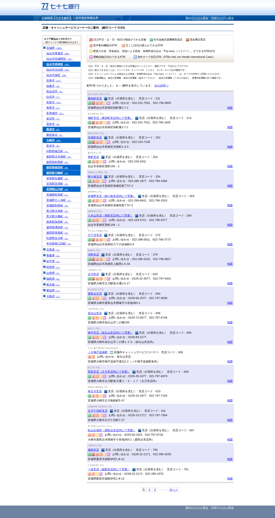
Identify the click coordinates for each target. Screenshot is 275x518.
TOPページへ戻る (222, 18)
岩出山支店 (95, 313)
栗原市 (53, 129)
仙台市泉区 (56, 75)
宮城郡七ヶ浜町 (59, 200)
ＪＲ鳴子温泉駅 (98, 352)
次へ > (174, 489)
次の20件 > (161, 85)
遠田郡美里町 (57, 232)
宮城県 (54, 48)
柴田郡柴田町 (57, 167)
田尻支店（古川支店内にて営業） (109, 371)
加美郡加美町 (57, 221)
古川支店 (93, 274)
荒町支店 (93, 157)
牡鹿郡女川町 (57, 238)
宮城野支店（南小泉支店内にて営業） (112, 196)
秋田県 (53, 267)
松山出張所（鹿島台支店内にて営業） (112, 430)
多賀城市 (55, 113)
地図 (230, 107)
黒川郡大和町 (57, 211)
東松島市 (54, 134)
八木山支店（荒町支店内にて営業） (110, 215)
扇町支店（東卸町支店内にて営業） (110, 118)
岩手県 (53, 261)
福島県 (53, 278)
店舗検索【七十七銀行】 (56, 18)
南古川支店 (95, 391)
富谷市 (53, 145)
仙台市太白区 (58, 69)
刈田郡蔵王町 (57, 151)
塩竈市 (53, 86)
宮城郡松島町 (57, 194)
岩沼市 (53, 118)
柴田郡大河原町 (59, 156)
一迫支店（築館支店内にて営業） (109, 469)
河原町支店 (95, 137)
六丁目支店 (95, 235)
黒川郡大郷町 (57, 216)
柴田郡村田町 (57, 162)
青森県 (53, 255)
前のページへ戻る (197, 18)
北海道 (53, 249)
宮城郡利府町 (57, 205)
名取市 (54, 102)
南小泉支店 (95, 176)
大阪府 (53, 296)
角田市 (53, 107)
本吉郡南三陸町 (59, 243)
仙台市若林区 (58, 64)
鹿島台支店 (95, 293)
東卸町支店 (95, 98)
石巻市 (54, 80)
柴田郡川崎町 (57, 172)
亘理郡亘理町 (57, 183)
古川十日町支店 (98, 410)
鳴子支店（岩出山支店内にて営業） (110, 332)
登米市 (53, 124)
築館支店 (93, 449)
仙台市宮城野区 (59, 58)
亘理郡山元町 (57, 189)
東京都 (53, 284)
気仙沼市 (54, 91)
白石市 (53, 96)
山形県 (53, 272)
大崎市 (54, 140)
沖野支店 (93, 254)
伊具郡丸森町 (57, 178)
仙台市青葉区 (58, 53)
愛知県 (53, 290)
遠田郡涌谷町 (57, 227)
